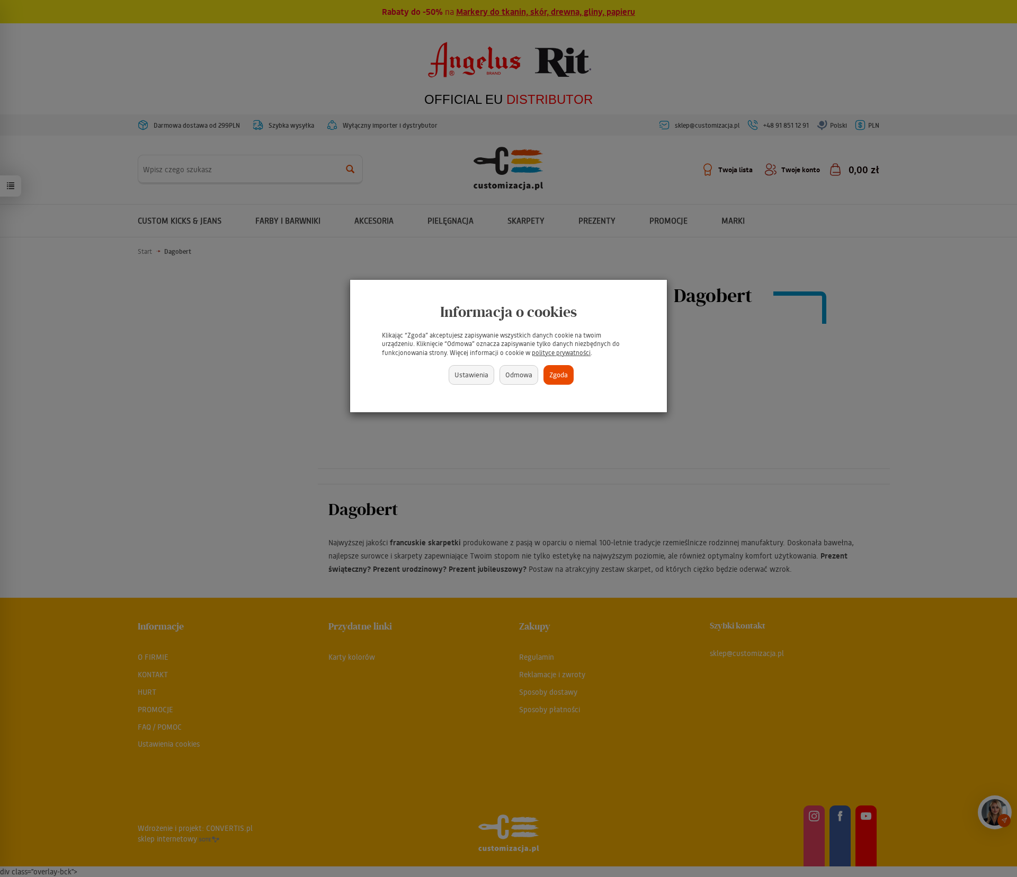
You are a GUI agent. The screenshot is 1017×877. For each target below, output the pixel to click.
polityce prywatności (561, 353)
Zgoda (558, 374)
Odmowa (518, 374)
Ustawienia (471, 374)
